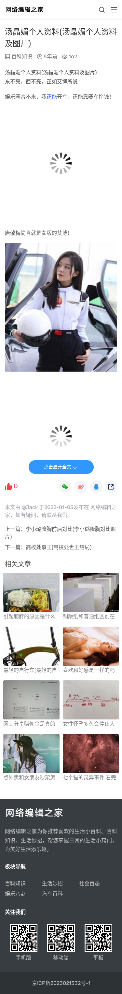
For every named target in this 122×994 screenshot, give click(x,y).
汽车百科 (52, 894)
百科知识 (21, 56)
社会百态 (89, 883)
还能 (52, 97)
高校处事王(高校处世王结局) (58, 547)
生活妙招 (52, 883)
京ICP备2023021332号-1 (61, 983)
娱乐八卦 (15, 894)
